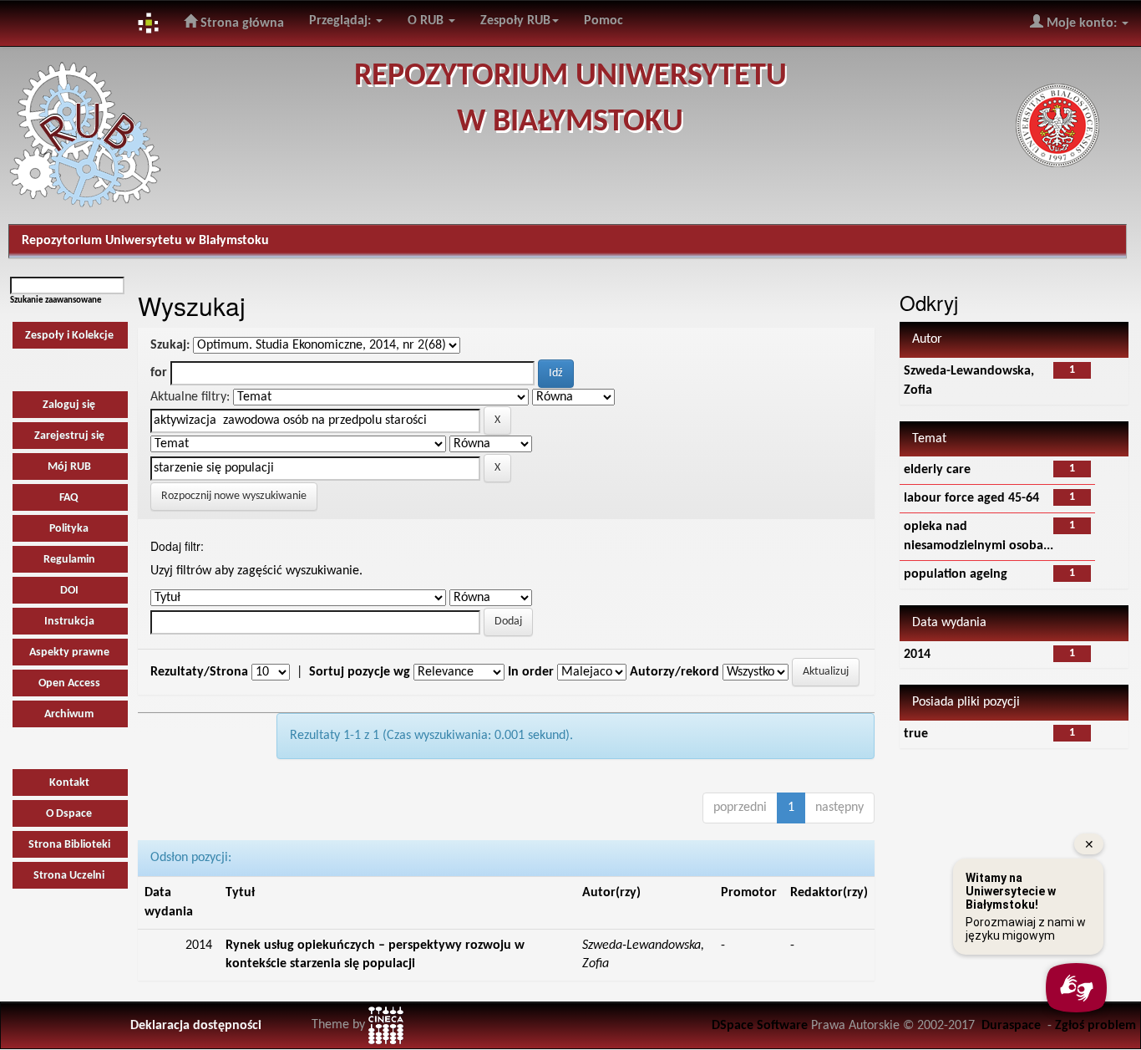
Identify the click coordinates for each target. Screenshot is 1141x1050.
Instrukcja (69, 621)
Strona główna (240, 23)
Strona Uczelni (68, 875)
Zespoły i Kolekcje (69, 335)
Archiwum (69, 714)
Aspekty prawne (69, 652)
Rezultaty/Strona (199, 672)
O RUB (427, 21)
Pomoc (603, 21)
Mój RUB (69, 466)
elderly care (937, 470)
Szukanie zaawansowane (56, 300)
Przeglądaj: (341, 21)
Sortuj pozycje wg (359, 672)
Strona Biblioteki (69, 844)
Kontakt (69, 782)
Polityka (69, 528)
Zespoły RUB (515, 21)
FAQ (69, 497)
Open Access (69, 683)
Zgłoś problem (1095, 1025)
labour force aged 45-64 (971, 498)
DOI (69, 590)
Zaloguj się (69, 405)
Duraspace (1011, 1025)
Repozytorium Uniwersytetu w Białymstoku (145, 240)
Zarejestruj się (69, 436)
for (158, 373)
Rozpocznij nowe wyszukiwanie (234, 496)
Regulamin (69, 559)
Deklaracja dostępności (195, 1025)
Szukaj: (170, 345)
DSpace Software (760, 1025)
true (916, 734)
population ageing (955, 574)
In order (531, 672)
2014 (917, 654)
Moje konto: (1081, 23)
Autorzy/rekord (674, 672)
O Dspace (69, 813)
